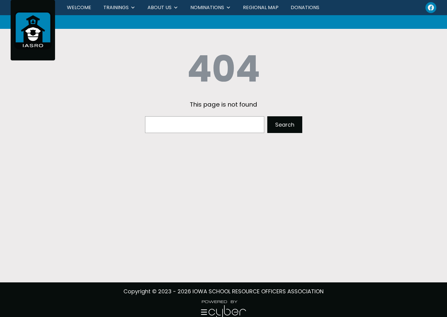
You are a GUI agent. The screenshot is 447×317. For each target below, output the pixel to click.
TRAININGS (116, 7)
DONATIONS (305, 7)
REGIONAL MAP (261, 7)
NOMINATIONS (207, 7)
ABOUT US (159, 7)
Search (284, 124)
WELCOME (79, 7)
